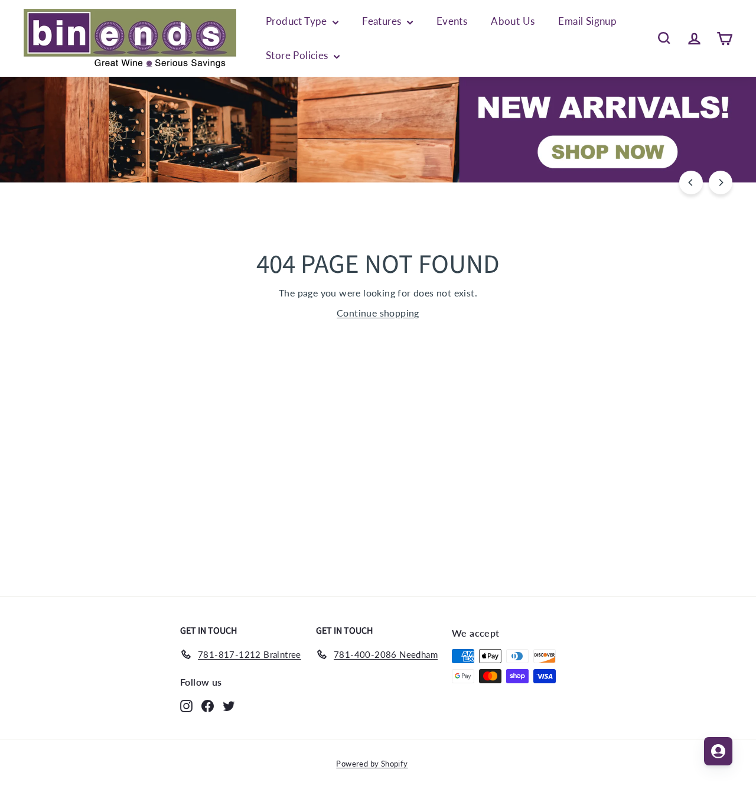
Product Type (298, 21)
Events (451, 21)
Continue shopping (378, 312)
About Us (513, 21)
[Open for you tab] (718, 751)
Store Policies (298, 55)
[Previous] (691, 182)
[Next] (720, 182)
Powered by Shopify (372, 763)
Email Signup (587, 21)
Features (383, 21)
